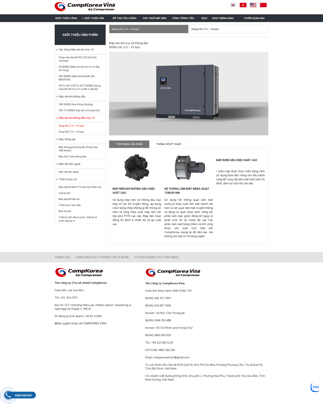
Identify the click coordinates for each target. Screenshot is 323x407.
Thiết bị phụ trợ (67, 179)
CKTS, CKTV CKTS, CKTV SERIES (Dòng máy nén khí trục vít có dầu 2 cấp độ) (80, 87)
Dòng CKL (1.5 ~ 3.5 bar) (71, 125)
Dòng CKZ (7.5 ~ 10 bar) (71, 131)
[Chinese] (263, 5)
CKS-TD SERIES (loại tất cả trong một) (79, 110)
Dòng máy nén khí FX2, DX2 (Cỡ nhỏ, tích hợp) (78, 59)
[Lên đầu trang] (313, 397)
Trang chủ (62, 257)
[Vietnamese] (243, 5)
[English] (253, 5)
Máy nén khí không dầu (71, 96)
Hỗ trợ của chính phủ (124, 19)
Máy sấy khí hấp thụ (69, 199)
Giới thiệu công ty (66, 19)
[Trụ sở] (98, 272)
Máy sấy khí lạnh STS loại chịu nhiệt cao (80, 187)
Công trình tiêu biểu (183, 19)
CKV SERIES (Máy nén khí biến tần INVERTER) (77, 78)
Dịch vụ (204, 19)
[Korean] (233, 5)
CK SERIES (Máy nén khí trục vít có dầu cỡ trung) (79, 68)
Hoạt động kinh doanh (223, 19)
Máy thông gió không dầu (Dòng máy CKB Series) (78, 149)
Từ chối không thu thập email (156, 257)
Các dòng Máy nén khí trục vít (76, 49)
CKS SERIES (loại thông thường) (76, 104)
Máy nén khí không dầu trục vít (76, 118)
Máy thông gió (67, 139)
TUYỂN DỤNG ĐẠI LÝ (254, 19)
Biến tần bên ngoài (69, 164)
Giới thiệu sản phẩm (94, 19)
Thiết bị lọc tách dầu (70, 205)
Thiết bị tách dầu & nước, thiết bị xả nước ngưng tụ (78, 219)
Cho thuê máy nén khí (154, 19)
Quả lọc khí (64, 193)
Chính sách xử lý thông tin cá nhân (102, 257)
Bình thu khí (65, 211)
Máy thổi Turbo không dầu (72, 156)
